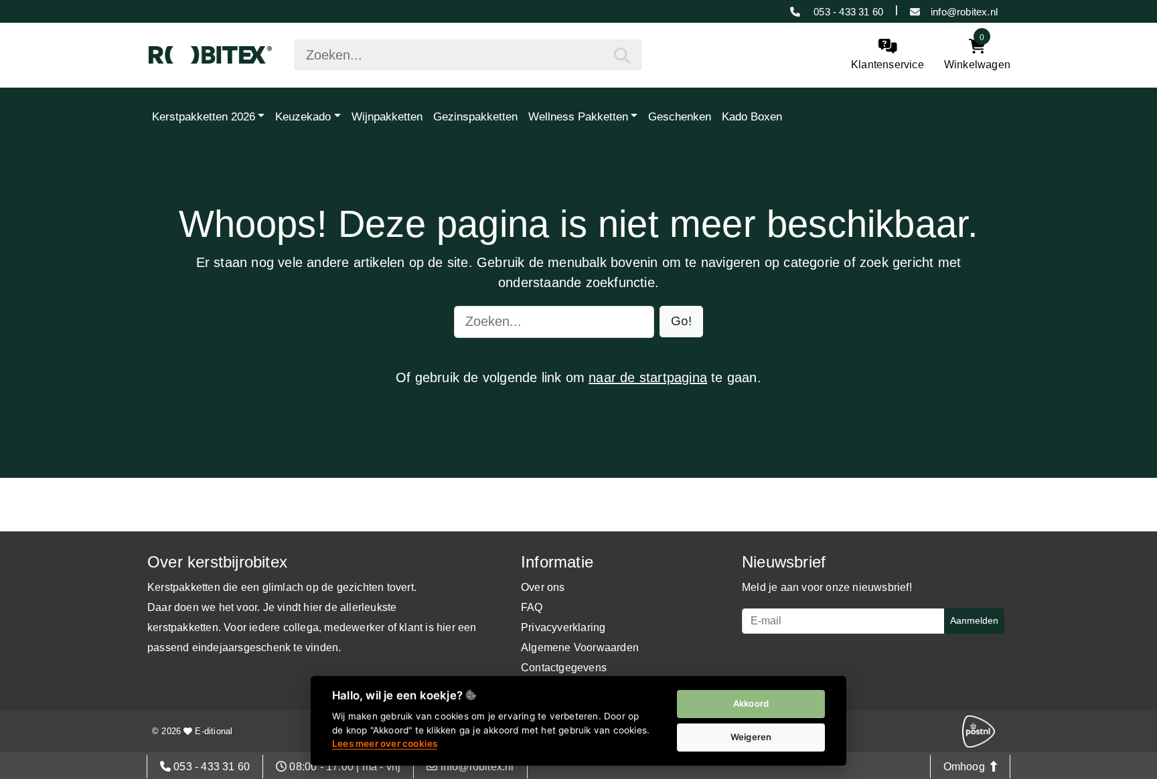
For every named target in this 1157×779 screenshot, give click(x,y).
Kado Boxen (752, 116)
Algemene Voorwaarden (580, 647)
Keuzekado (303, 116)
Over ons (543, 587)
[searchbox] (468, 54)
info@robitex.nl (964, 11)
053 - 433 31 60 (847, 11)
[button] (681, 321)
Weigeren (751, 736)
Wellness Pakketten (578, 116)
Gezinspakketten (475, 116)
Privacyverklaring (563, 627)
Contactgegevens (564, 667)
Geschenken (679, 116)
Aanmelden (974, 620)
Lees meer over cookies (384, 743)
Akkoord (751, 703)
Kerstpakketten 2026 (203, 116)
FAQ (532, 607)
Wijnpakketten (387, 116)
